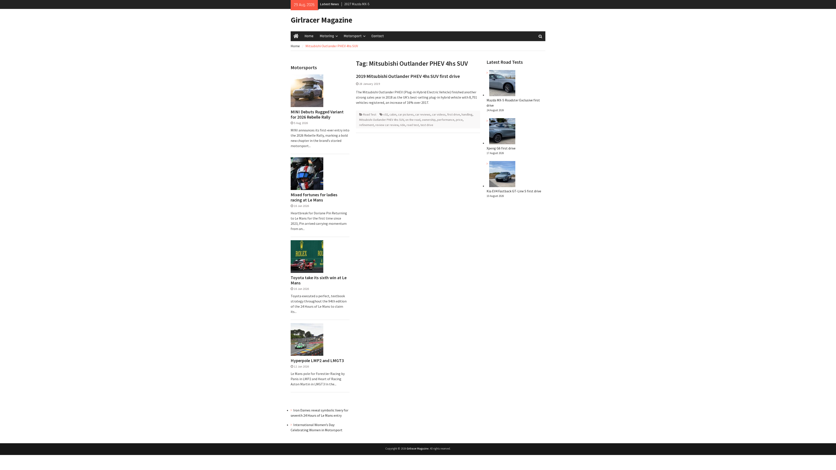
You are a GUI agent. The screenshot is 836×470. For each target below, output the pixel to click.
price (459, 120)
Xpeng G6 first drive (501, 148)
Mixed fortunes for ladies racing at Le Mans (314, 197)
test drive (426, 125)
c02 (385, 114)
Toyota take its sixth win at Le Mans (319, 280)
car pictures (406, 114)
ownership (429, 120)
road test (413, 125)
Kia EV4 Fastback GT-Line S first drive (514, 191)
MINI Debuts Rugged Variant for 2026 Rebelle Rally (317, 114)
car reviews (422, 114)
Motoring (327, 36)
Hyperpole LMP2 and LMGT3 (317, 360)
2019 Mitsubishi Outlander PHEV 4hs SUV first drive (408, 76)
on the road (412, 120)
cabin (392, 114)
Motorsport (353, 36)
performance (445, 120)
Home (309, 36)
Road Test (369, 114)
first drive (453, 114)
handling (467, 114)
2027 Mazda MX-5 (356, 4)
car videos (439, 114)
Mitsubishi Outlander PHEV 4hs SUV (381, 120)
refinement (366, 125)
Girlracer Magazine (321, 20)
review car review (386, 125)
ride (402, 125)
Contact (377, 36)
